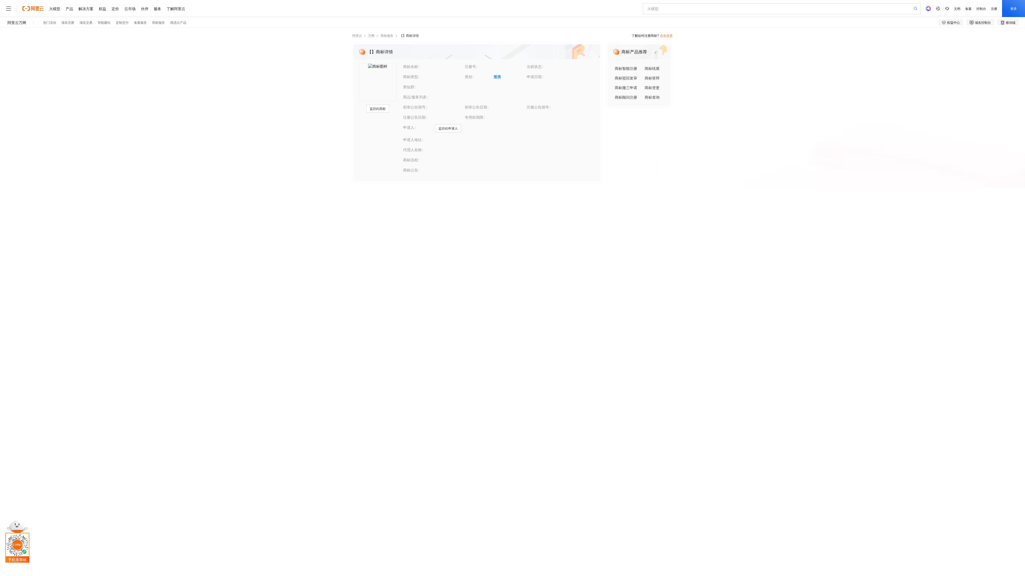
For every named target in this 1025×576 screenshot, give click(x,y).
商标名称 (410, 66)
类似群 (408, 86)
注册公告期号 (538, 107)
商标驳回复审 (626, 78)
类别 (468, 76)
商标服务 (387, 35)
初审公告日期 (476, 107)
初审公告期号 (414, 107)
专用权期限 (474, 117)
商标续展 (652, 68)
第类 (497, 76)
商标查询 (652, 97)
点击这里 (666, 35)
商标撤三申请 (626, 87)
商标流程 (410, 159)
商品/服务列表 (415, 96)
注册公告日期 (414, 117)
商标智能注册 (626, 68)
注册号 (470, 66)
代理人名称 (412, 149)
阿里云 (357, 35)
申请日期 (534, 76)
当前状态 (534, 66)
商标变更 (652, 87)
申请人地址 (412, 139)
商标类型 (410, 76)
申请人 (408, 127)
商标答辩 (652, 78)
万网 (371, 35)
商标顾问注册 (626, 97)
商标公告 (410, 170)
